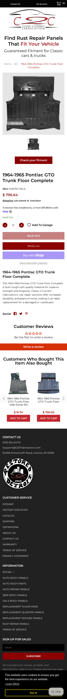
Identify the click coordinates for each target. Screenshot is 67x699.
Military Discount (15, 509)
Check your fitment (33, 160)
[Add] (21, 225)
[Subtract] (5, 225)
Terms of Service (14, 550)
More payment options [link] (33, 263)
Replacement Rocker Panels (22, 618)
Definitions (11, 527)
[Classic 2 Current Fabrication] (33, 19)
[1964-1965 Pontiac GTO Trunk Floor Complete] (33, 144)
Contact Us (15, 4)
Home (7, 63)
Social (7, 572)
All (15, 63)
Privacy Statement (16, 556)
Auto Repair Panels (16, 589)
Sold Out (33, 235)
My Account (41, 4)
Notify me (33, 246)
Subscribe (33, 656)
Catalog (8, 515)
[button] (61, 3)
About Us (9, 533)
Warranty (10, 544)
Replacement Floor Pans (20, 606)
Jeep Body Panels (15, 595)
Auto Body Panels (15, 577)
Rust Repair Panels (16, 623)
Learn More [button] (12, 683)
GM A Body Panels (15, 600)
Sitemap (8, 504)
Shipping (8, 200)
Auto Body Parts (14, 583)
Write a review (33, 346)
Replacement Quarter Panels (23, 612)
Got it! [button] (33, 692)
